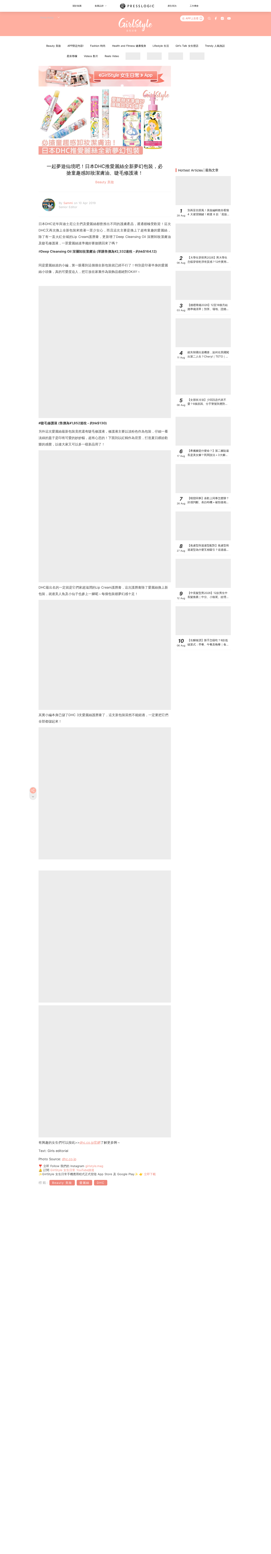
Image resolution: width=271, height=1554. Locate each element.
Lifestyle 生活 (161, 45)
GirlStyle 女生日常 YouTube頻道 (72, 1170)
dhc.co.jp (86, 1142)
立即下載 (149, 1174)
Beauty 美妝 (53, 45)
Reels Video (112, 56)
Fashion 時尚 (97, 45)
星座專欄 (72, 56)
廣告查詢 (172, 5)
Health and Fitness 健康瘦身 (129, 45)
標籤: (43, 1183)
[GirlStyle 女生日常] (135, 25)
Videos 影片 (91, 56)
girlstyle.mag (94, 1166)
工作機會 (194, 5)
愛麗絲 (84, 1183)
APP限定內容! (75, 45)
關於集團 (77, 5)
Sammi (68, 203)
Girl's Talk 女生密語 (187, 45)
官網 (97, 1142)
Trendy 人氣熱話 (215, 45)
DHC (101, 1183)
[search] (209, 18)
